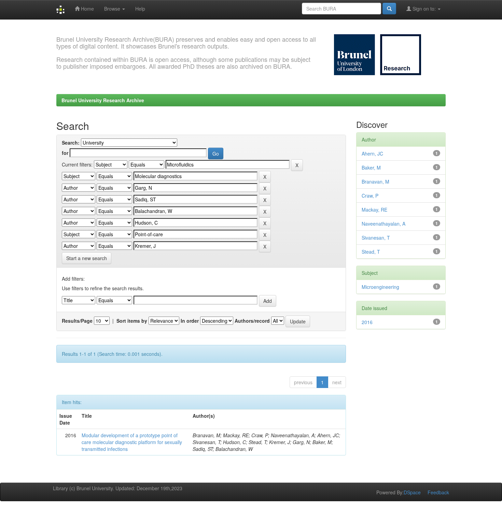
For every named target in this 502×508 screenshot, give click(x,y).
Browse (113, 8)
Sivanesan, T (376, 237)
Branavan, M (375, 181)
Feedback (438, 492)
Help (140, 8)
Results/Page (77, 320)
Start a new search (86, 258)
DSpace (412, 492)
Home (87, 8)
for (65, 152)
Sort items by (131, 320)
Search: (71, 142)
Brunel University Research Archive (102, 100)
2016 (367, 322)
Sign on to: (424, 8)
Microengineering (380, 286)
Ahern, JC (372, 153)
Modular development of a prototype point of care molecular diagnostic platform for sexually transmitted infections (132, 442)
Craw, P (370, 195)
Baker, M (371, 167)
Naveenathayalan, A (383, 223)
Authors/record (252, 320)
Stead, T (371, 251)
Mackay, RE (374, 209)
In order (190, 320)
